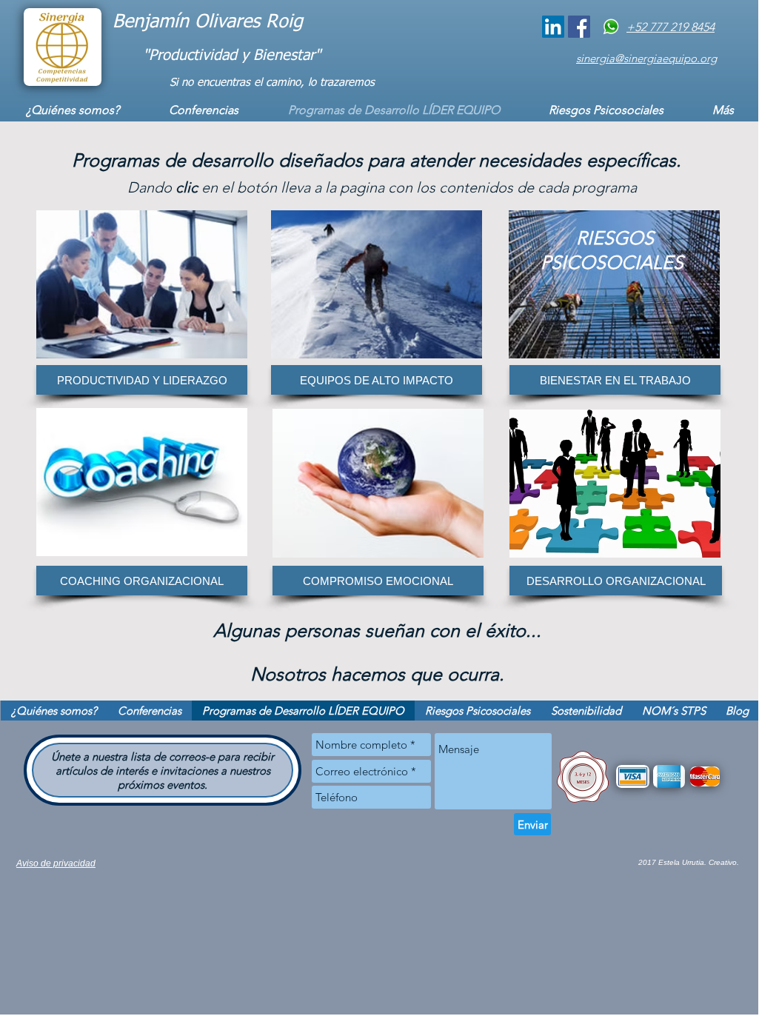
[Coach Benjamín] (553, 27)
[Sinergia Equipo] (579, 27)
